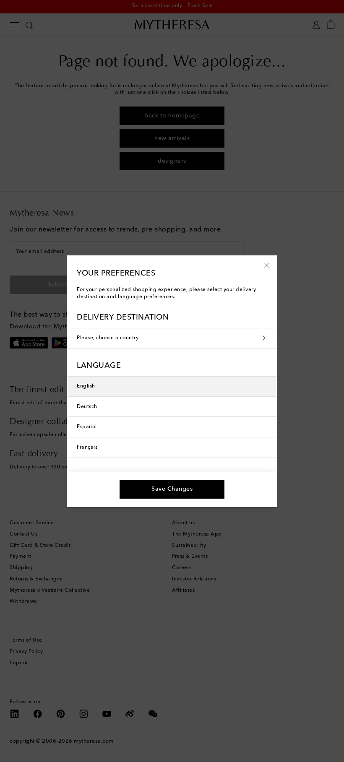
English (86, 386)
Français (87, 447)
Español (87, 426)
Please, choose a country (107, 338)
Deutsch (87, 406)
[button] (267, 265)
